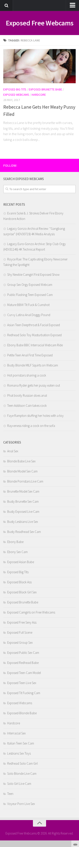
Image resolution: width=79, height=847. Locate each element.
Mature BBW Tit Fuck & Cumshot (28, 305)
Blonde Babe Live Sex (21, 461)
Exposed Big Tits (14, 89)
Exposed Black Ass (19, 582)
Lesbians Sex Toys (19, 753)
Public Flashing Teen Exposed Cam (30, 295)
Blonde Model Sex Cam (22, 471)
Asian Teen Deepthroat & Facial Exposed (33, 325)
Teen (10, 794)
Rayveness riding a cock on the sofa (31, 426)
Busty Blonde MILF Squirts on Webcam (32, 365)
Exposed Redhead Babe (23, 663)
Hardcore (39, 95)
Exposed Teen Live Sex (21, 683)
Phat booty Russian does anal (27, 395)
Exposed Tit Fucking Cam (23, 693)
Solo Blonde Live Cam (21, 773)
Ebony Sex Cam (17, 552)
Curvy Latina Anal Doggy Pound (28, 315)
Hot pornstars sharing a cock (26, 375)
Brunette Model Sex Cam (23, 491)
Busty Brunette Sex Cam (23, 501)
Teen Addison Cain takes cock (27, 405)
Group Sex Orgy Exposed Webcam (29, 285)
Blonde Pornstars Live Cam (25, 481)
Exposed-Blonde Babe (22, 713)
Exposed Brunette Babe (45, 89)
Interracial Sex (16, 733)
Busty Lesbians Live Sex (22, 522)
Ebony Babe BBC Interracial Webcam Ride (35, 345)
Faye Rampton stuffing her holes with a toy (35, 416)
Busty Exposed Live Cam (23, 511)
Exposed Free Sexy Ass (21, 622)
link (75, 778)
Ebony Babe (15, 542)
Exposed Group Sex (20, 642)
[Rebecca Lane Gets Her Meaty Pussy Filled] (39, 66)
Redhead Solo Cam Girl (22, 763)
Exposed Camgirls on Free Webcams (31, 612)
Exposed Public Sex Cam (23, 653)
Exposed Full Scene (19, 632)
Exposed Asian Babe (20, 562)
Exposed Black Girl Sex (22, 592)
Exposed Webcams (16, 95)
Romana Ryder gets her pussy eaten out (33, 385)
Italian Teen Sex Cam (20, 743)
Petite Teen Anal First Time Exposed (30, 355)
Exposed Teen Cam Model (24, 673)
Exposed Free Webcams (40, 23)
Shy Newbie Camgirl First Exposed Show (33, 274)
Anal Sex (12, 451)
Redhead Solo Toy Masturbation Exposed (34, 335)
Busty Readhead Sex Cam (24, 532)
